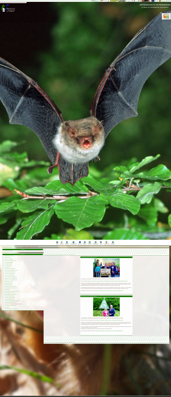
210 (90, 253)
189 (45, 253)
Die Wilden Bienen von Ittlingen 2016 (9, 268)
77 (59, 250)
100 (101, 250)
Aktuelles (67, 243)
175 (137, 339)
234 (141, 253)
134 (50, 339)
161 (107, 339)
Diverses (80, 243)
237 (147, 253)
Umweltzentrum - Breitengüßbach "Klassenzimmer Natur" (30, 246)
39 (113, 336)
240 (154, 253)
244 (162, 253)
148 (80, 339)
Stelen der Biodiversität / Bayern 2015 (9, 292)
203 (75, 253)
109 (121, 250)
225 (122, 253)
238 (149, 253)
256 (65, 254)
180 (148, 339)
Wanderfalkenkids (6, 307)
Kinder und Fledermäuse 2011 (8, 281)
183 (154, 339)
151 (86, 339)
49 (131, 336)
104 (110, 250)
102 (106, 250)
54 (140, 336)
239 (152, 253)
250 (52, 254)
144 (71, 339)
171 (129, 339)
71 (48, 250)
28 (93, 336)
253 (58, 254)
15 (69, 336)
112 (127, 250)
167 (120, 339)
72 (50, 250)
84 (72, 250)
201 (70, 253)
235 (143, 253)
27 (91, 336)
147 (77, 339)
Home (57, 243)
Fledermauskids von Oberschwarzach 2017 (10, 276)
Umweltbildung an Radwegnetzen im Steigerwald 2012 (12, 300)
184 (157, 339)
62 (155, 336)
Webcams (113, 243)
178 (144, 339)
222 (115, 253)
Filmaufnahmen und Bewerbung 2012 (9, 273)
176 (139, 339)
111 (125, 250)
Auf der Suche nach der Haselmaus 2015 (10, 260)
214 (98, 253)
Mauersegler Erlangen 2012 (8, 284)
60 (151, 336)
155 (95, 339)
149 (82, 339)
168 (122, 339)
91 (85, 250)
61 (153, 336)
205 (79, 253)
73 (52, 250)
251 (54, 254)
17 (73, 336)
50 (133, 336)
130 (165, 250)
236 (145, 253)
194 (55, 253)
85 (74, 250)
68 (166, 336)
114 (131, 250)
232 (137, 253)
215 (100, 253)
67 (164, 336)
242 (158, 253)
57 (146, 336)
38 (111, 336)
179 (146, 339)
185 (159, 339)
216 (102, 253)
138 (58, 339)
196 (60, 253)
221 (113, 253)
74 (54, 250)
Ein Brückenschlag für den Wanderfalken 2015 (10, 270)
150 (84, 339)
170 (127, 339)
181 (150, 339)
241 (156, 253)
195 (58, 253)
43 (120, 336)
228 (128, 253)
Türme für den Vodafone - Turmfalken (9, 297)
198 (64, 253)
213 (96, 253)
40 (115, 336)
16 (71, 336)
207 (83, 253)
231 (134, 253)
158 (101, 339)
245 (164, 253)
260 (73, 254)
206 (81, 253)
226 (124, 253)
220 (111, 253)
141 (65, 339)
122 (148, 250)
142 (67, 339)
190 (47, 253)
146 (75, 339)
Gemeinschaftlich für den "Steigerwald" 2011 (10, 278)
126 (156, 250)
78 (61, 250)
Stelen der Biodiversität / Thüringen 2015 (10, 294)
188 (165, 339)
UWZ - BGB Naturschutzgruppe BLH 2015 (10, 305)
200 (68, 253)
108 (118, 250)
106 (114, 250)
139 (60, 339)
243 (160, 253)
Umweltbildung (106, 243)
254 (60, 254)
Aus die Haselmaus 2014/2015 (8, 262)
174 (135, 339)
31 (98, 336)
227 (126, 253)
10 (60, 336)
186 (161, 339)
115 (133, 250)
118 (139, 250)
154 (92, 339)
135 (52, 339)
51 (135, 336)
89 (81, 250)
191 (49, 253)
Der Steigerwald (73, 243)
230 (132, 253)
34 (104, 336)
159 (103, 339)
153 (90, 339)
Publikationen (95, 243)
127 (159, 250)
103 (108, 250)
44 (122, 336)
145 (73, 339)
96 (94, 250)
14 (67, 336)
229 (130, 253)
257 (67, 254)
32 (100, 336)
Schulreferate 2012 (7, 289)
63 (157, 336)
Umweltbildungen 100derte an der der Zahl (10, 302)
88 (79, 250)
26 (89, 336)
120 (144, 250)
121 (146, 250)
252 (56, 254)
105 (112, 250)
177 (142, 339)
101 (103, 250)
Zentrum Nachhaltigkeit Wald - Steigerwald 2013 (11, 308)
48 (129, 336)
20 (78, 336)
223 (117, 253)
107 (116, 250)
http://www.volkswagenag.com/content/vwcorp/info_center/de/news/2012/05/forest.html (109, 290)
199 (66, 253)
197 (62, 253)
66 (162, 336)
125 (154, 250)
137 (56, 339)
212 (94, 253)
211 (92, 253)
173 (133, 339)
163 (112, 339)
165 (116, 339)
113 (129, 250)
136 (54, 339)
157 (99, 339)
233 (139, 253)
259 (71, 254)
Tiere (101, 243)
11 (62, 336)
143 (69, 339)
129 (163, 250)
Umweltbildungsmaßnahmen (17, 246)
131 (167, 250)
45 (124, 336)
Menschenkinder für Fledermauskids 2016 (10, 286)
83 (70, 250)
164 (114, 339)
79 (63, 250)
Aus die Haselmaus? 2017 (8, 265)
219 (109, 253)
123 (150, 250)
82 (68, 250)
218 (107, 253)
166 (118, 339)
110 (123, 250)
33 (102, 336)
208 (85, 253)
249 (50, 254)
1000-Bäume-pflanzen (7, 257)
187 (163, 339)
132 (45, 339)
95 (92, 250)
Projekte (89, 243)
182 (152, 339)
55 (142, 336)
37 (109, 336)
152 (88, 339)
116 (135, 250)
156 (97, 339)
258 (69, 254)
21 (80, 336)
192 (51, 253)
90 (83, 250)
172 (131, 339)
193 (53, 253)
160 (105, 339)
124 (152, 250)
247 (45, 254)
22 (82, 336)
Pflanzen (85, 243)
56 (144, 336)
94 (90, 250)
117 (137, 250)
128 (161, 250)
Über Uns (62, 243)
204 (77, 253)
